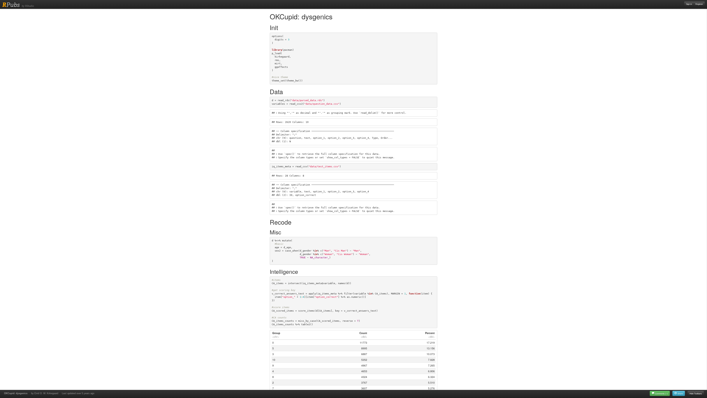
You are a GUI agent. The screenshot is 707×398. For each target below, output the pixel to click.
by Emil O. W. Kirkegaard (44, 393)
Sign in (689, 4)
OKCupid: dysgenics (15, 393)
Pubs (11, 5)
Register (699, 4)
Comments (661, 393)
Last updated (78, 393)
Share (680, 393)
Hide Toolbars (696, 393)
